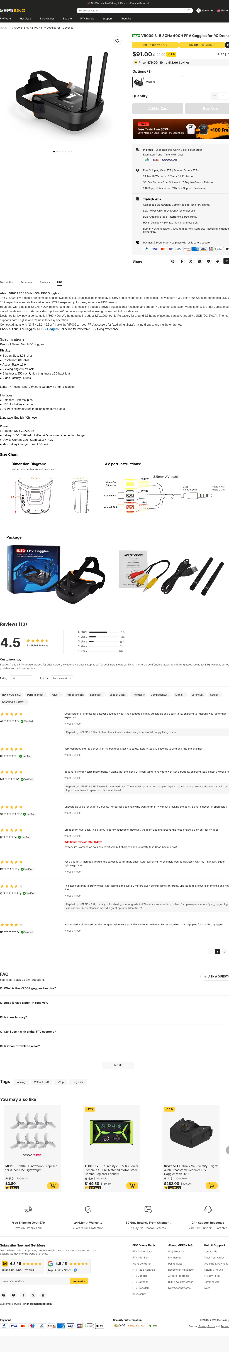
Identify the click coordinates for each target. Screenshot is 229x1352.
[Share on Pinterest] (173, 261)
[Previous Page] (210, 951)
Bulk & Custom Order (180, 1281)
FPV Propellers (140, 1287)
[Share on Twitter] (191, 261)
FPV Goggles (139, 1275)
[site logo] (12, 10)
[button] (214, 96)
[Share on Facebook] (182, 261)
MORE (118, 1065)
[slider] (37, 640)
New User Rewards (179, 1287)
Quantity (140, 96)
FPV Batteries (140, 1281)
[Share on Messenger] (209, 261)
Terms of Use (211, 1281)
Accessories (139, 1293)
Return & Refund (213, 1269)
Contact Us (210, 1251)
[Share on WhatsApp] (200, 261)
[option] (157, 82)
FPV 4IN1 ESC (140, 1257)
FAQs (207, 1287)
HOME (3, 27)
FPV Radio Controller (144, 1269)
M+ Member (175, 1257)
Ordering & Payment (216, 1263)
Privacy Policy (212, 1275)
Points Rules (175, 1263)
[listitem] (54, 151)
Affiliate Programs (178, 1275)
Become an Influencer (181, 1269)
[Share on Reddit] (218, 261)
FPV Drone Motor (142, 1251)
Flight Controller (141, 1263)
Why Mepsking (177, 1251)
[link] (3, 27)
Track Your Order (214, 1257)
